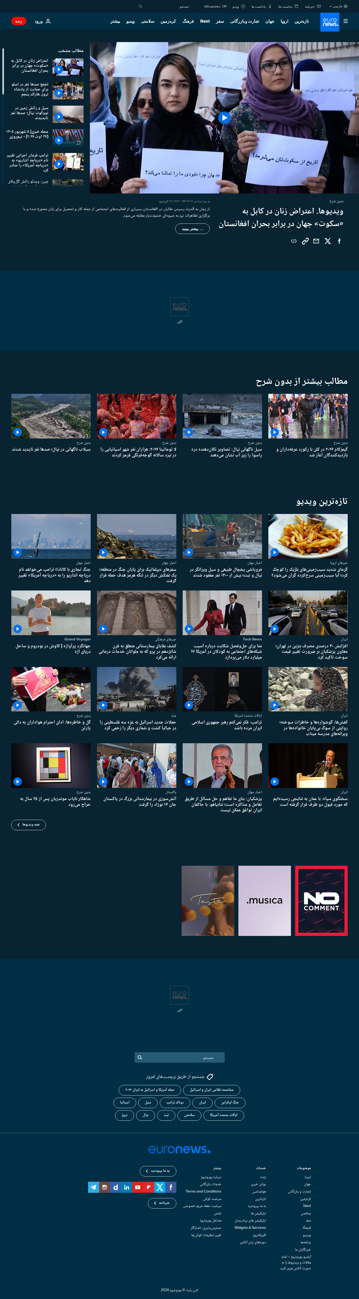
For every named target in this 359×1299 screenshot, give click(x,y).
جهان (269, 21)
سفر (220, 21)
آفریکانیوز (259, 1235)
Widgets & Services (250, 1228)
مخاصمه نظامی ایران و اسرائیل (212, 1090)
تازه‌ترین (302, 21)
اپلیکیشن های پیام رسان (250, 1221)
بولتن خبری (258, 1184)
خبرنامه (164, 1203)
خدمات (261, 1168)
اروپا (284, 21)
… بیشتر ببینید (192, 229)
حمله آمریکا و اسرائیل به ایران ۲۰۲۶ (150, 1090)
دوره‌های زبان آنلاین (253, 1242)
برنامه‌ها (305, 1242)
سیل (148, 1102)
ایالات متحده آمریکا (224, 1115)
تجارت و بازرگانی (244, 21)
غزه (173, 716)
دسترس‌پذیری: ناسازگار (206, 1228)
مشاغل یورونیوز (210, 1221)
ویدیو (130, 21)
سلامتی (147, 21)
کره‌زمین (168, 21)
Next (205, 21)
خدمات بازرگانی (210, 1184)
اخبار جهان (254, 563)
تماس (217, 1213)
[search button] (140, 6)
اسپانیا (125, 1102)
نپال (145, 1115)
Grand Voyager (77, 639)
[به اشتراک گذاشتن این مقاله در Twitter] (328, 241)
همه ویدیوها (30, 825)
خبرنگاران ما (303, 1250)
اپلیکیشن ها (258, 1213)
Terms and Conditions (203, 1192)
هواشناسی (259, 1192)
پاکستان (170, 792)
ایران (344, 639)
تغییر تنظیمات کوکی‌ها (206, 1235)
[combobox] (167, 6)
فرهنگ (188, 21)
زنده (19, 21)
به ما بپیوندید (257, 1206)
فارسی (337, 6)
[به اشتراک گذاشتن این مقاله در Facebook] (339, 241)
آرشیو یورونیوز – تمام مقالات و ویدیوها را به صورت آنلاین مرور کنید (295, 1262)
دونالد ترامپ (175, 1102)
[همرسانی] (316, 241)
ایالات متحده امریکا (248, 716)
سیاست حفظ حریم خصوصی (202, 1206)
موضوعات (304, 1168)
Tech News (252, 639)
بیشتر (217, 1168)
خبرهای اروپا (339, 563)
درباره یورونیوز (211, 1177)
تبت (166, 1115)
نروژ (124, 1115)
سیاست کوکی (212, 1199)
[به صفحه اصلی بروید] (329, 22)
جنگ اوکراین (230, 1102)
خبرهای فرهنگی (165, 639)
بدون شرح (341, 443)
